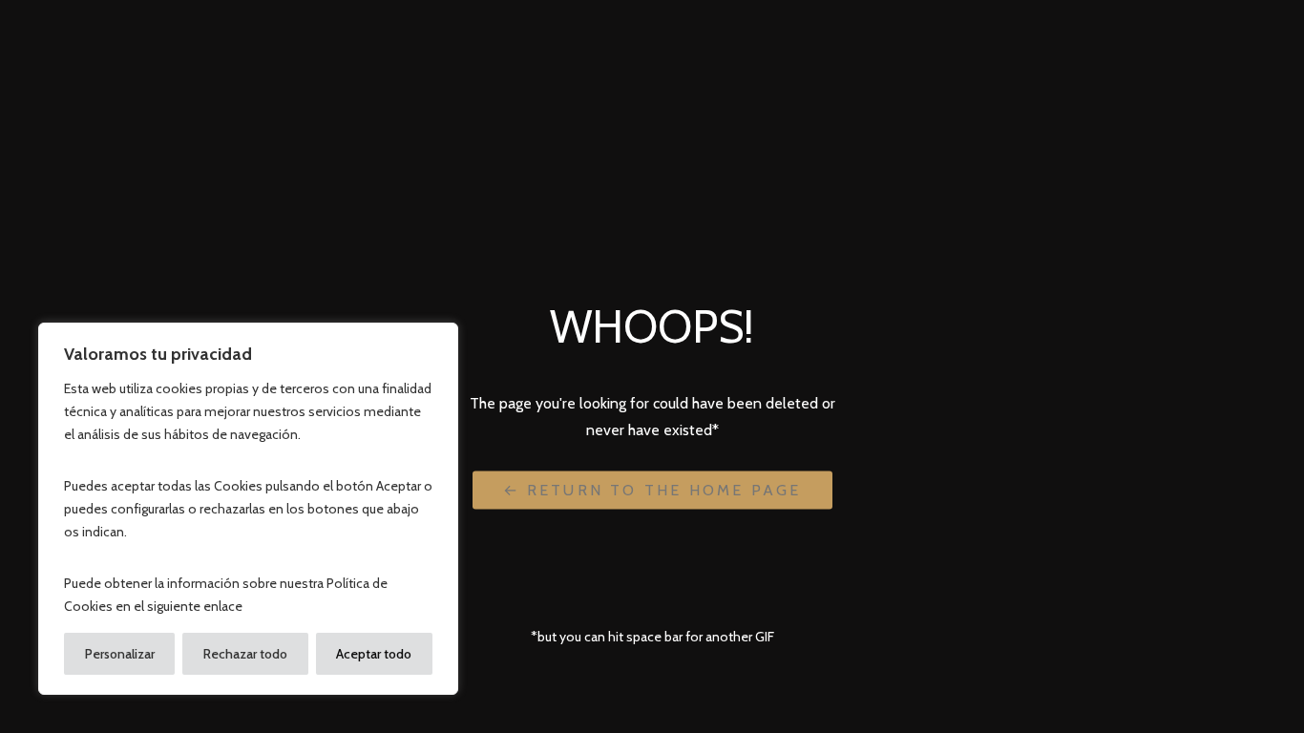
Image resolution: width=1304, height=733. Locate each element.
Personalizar (120, 653)
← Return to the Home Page (652, 489)
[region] (248, 509)
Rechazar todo (245, 653)
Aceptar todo (373, 653)
